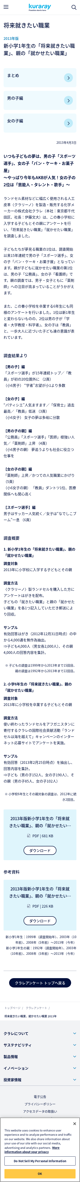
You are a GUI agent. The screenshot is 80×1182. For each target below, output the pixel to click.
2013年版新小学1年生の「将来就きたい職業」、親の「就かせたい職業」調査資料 (40, 822)
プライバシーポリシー (40, 1104)
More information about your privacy (32, 1150)
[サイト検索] (74, 7)
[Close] (75, 1124)
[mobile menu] (6, 6)
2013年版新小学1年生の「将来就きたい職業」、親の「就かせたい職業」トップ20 (40, 892)
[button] (40, 1033)
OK (40, 1174)
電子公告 (40, 1096)
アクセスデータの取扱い (40, 1111)
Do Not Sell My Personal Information (40, 1161)
